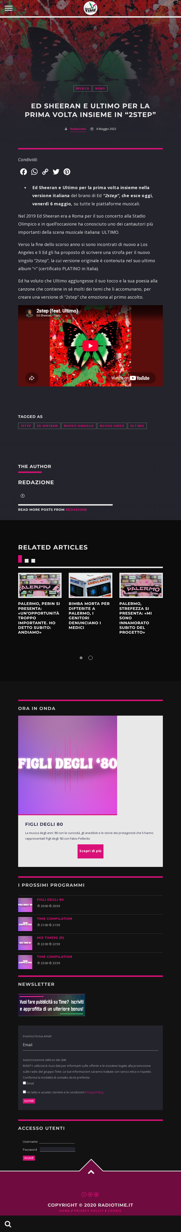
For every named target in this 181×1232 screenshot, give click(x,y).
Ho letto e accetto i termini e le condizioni (64, 1092)
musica (83, 88)
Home (64, 1211)
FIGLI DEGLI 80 (50, 900)
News (100, 88)
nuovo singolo (79, 426)
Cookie (114, 1211)
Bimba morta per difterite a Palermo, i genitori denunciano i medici (89, 616)
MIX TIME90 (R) (50, 938)
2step (26, 426)
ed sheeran (47, 426)
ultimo (137, 426)
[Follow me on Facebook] (22, 496)
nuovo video (112, 426)
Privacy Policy (94, 1092)
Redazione (78, 129)
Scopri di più (40, 585)
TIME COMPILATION (54, 919)
